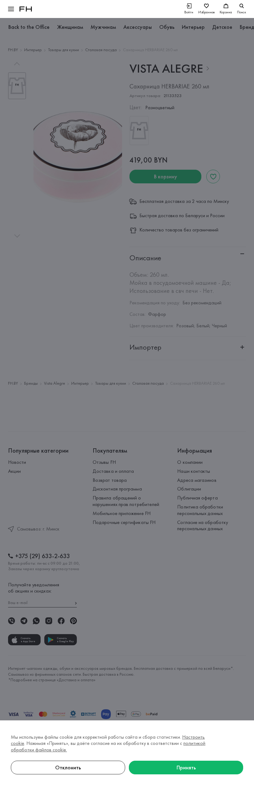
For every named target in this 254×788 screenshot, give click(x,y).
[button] (11, 9)
